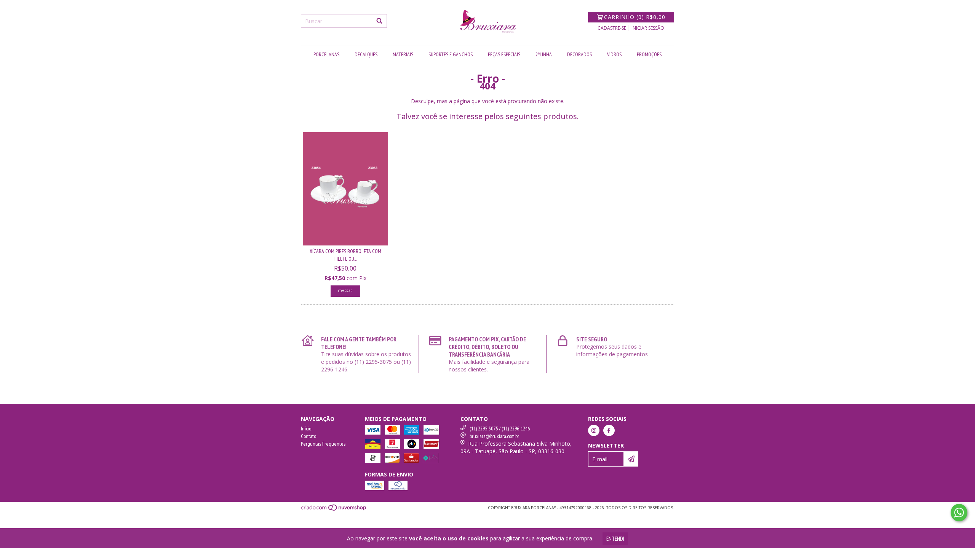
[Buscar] (379, 21)
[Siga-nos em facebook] (609, 430)
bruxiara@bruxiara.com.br (494, 436)
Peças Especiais (504, 54)
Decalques (366, 54)
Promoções (649, 54)
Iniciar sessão (647, 28)
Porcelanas (326, 54)
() (634, 17)
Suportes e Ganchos (450, 54)
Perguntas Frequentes (323, 443)
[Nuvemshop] (334, 510)
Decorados (579, 54)
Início (306, 428)
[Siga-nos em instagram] (593, 430)
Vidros (614, 54)
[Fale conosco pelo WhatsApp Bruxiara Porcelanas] (959, 512)
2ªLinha (543, 54)
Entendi (615, 538)
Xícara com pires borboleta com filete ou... (345, 255)
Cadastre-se (612, 28)
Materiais (403, 54)
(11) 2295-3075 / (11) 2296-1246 (500, 428)
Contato (308, 436)
